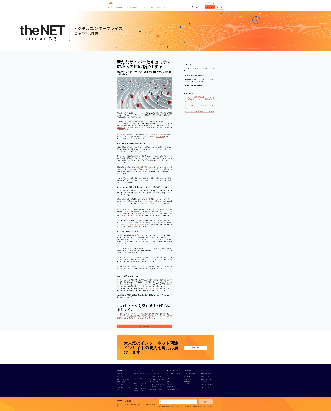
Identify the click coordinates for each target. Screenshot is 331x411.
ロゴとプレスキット (205, 382)
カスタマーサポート (155, 376)
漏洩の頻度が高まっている (144, 167)
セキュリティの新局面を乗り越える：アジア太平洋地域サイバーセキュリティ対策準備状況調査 (199, 99)
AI (131, 136)
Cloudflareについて (205, 373)
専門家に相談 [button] (210, 7)
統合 (118, 266)
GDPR (168, 381)
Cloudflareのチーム (205, 379)
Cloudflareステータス (156, 389)
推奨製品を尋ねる (122, 382)
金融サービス (121, 127)
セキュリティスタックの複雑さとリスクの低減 (199, 111)
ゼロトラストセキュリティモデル (143, 284)
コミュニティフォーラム (157, 379)
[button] (214, 3)
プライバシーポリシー (203, 406)
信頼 (168, 378)
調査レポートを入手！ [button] (145, 326)
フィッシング (150, 201)
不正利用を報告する (172, 389)
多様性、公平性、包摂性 (207, 384)
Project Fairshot (188, 384)
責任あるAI (170, 384)
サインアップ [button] (199, 7)
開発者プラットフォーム (140, 391)
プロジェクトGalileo (189, 373)
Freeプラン (120, 373)
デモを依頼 (120, 384)
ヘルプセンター (154, 373)
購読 (205, 402)
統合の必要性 (160, 136)
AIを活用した (121, 280)
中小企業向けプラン (122, 376)
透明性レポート (171, 386)
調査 (158, 123)
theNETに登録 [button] (195, 347)
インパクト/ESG (204, 387)
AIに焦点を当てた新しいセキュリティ (132, 215)
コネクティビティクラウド (150, 288)
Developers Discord (156, 382)
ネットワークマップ (205, 376)
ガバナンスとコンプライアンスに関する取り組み (135, 224)
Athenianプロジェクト (190, 376)
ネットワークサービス (140, 388)
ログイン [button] (219, 7)
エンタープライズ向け (123, 379)
